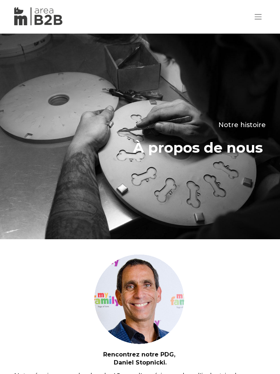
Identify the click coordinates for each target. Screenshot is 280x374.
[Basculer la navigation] (258, 17)
